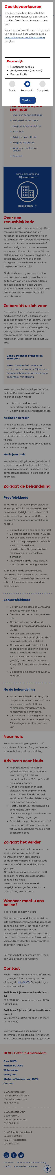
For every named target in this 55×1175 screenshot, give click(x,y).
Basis (12, 90)
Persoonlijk (27, 90)
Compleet (42, 90)
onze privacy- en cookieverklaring (25, 37)
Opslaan (27, 100)
